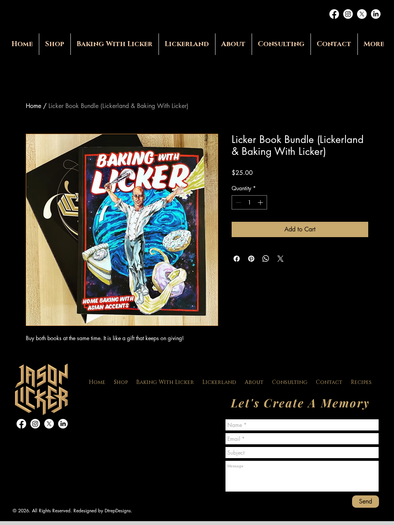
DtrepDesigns (118, 510)
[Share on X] (280, 258)
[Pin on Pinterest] (251, 258)
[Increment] (261, 202)
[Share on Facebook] (236, 258)
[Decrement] (237, 202)
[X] (362, 14)
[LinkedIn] (376, 14)
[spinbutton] (249, 202)
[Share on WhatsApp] (265, 258)
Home (33, 106)
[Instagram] (348, 14)
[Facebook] (334, 14)
